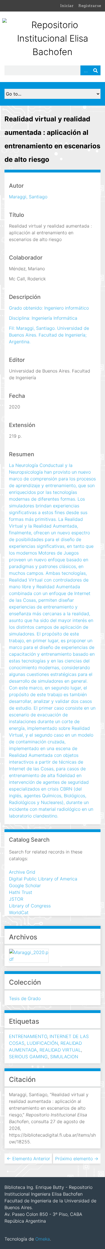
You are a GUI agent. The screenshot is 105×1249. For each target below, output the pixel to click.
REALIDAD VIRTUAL (60, 1050)
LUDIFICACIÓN (42, 1043)
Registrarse (89, 5)
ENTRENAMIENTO (28, 1036)
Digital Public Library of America (43, 879)
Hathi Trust (20, 892)
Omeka (42, 1239)
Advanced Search (85, 70)
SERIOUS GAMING (28, 1056)
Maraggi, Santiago (28, 196)
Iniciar (67, 5)
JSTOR (16, 899)
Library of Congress (30, 906)
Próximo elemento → (76, 1158)
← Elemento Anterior (28, 1158)
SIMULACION (64, 1056)
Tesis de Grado (25, 998)
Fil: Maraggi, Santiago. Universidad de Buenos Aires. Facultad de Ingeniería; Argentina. (49, 334)
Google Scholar (25, 885)
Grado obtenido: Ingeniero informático (49, 308)
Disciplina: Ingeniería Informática (43, 318)
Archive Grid (22, 872)
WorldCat (19, 912)
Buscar (95, 70)
